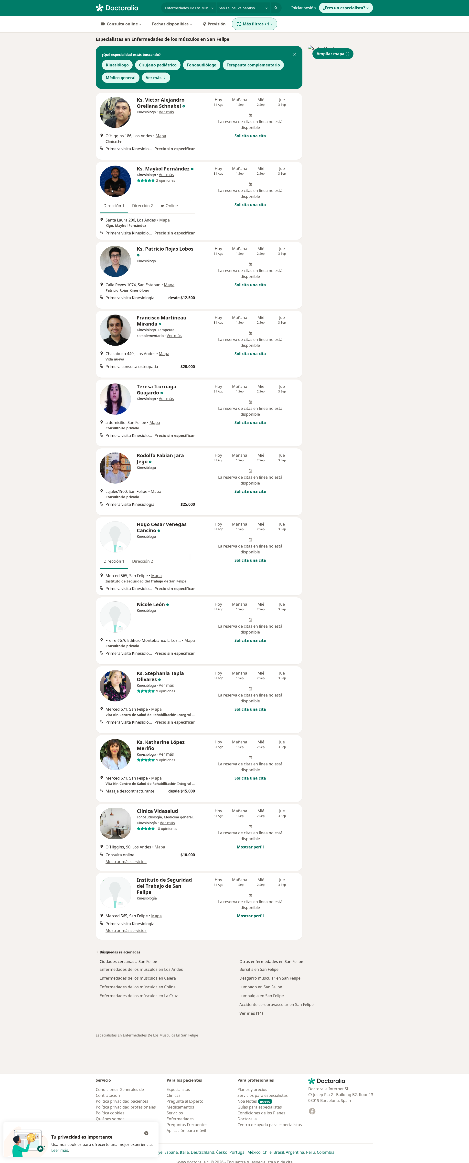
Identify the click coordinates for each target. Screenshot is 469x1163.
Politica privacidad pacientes (122, 1101)
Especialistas (178, 1089)
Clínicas (174, 1095)
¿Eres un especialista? (344, 8)
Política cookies (110, 1113)
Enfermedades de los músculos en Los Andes (141, 969)
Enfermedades (180, 1118)
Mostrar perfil (250, 847)
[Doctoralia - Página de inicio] (126, 7)
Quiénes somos (110, 1118)
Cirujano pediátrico (158, 65)
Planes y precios (252, 1089)
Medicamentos (180, 1107)
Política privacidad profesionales (126, 1107)
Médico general (121, 77)
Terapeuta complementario (253, 65)
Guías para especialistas (259, 1107)
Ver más (153, 77)
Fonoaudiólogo (201, 65)
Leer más (59, 1150)
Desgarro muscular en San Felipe (269, 978)
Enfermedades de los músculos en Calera (138, 978)
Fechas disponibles (170, 24)
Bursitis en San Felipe (258, 969)
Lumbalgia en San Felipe (261, 995)
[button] (295, 55)
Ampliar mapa (330, 53)
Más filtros (256, 24)
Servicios (175, 1113)
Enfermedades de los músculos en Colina (138, 987)
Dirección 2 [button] (142, 205)
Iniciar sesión (303, 8)
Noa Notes (253, 1101)
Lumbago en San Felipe (260, 987)
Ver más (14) (251, 1013)
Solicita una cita (250, 135)
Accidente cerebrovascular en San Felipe (276, 1004)
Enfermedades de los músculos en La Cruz (139, 995)
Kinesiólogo (117, 65)
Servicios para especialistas (262, 1095)
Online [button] (172, 205)
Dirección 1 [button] (114, 205)
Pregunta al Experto (185, 1101)
